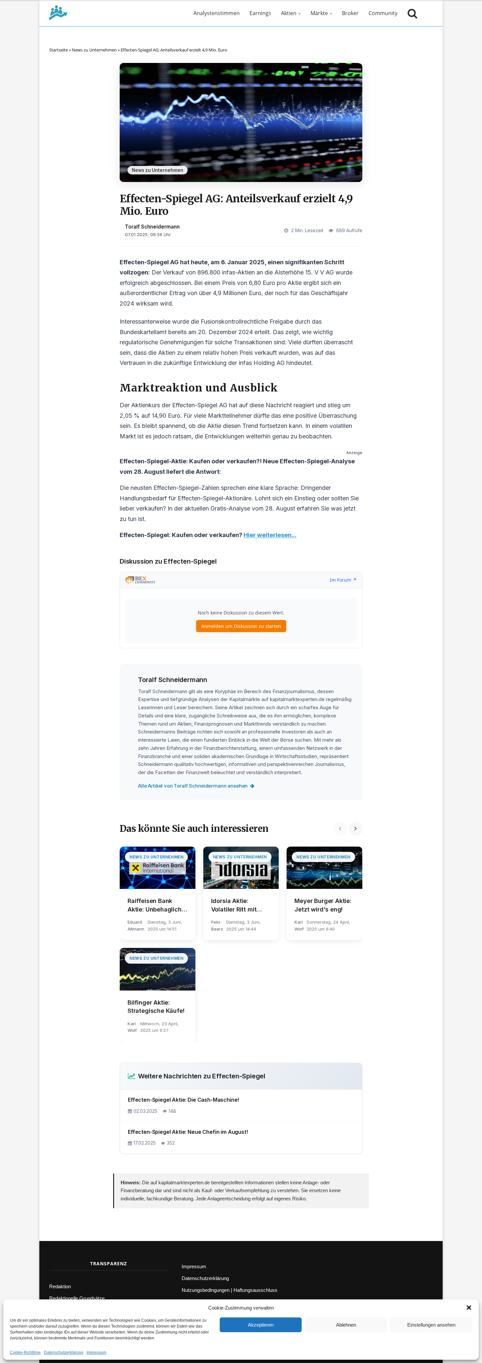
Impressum (96, 1352)
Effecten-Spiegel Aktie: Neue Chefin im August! (188, 1132)
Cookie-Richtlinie (25, 1352)
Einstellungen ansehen (431, 1325)
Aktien (288, 13)
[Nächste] (355, 828)
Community (383, 13)
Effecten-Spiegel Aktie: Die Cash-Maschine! (183, 1099)
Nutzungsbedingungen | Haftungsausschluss (229, 1290)
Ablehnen (346, 1325)
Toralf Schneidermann (152, 227)
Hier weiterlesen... (270, 534)
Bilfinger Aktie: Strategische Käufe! (156, 1006)
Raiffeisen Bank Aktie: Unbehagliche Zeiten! (156, 905)
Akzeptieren (260, 1325)
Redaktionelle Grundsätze (77, 1298)
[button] (469, 1307)
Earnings (260, 13)
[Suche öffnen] (410, 13)
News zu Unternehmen (94, 50)
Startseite (58, 50)
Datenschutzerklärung (63, 1352)
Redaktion (60, 1286)
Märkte (319, 13)
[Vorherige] (340, 828)
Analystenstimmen (216, 13)
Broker (350, 13)
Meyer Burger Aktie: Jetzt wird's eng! (322, 904)
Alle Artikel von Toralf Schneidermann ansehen (193, 786)
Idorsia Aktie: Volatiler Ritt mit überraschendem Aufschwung (235, 905)
